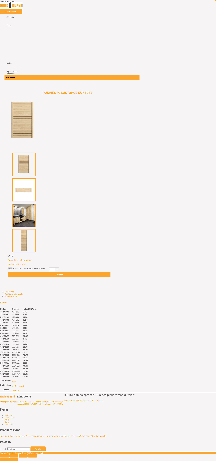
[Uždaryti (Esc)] (32, 456)
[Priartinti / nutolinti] (4, 456)
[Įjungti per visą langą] (13, 456)
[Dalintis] (23, 456)
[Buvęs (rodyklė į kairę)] (4, 459)
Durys (6, 422)
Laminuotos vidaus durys (57, 436)
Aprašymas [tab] (9, 292)
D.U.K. (7, 420)
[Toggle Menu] (72, 19)
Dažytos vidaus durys (10, 436)
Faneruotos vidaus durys (35, 436)
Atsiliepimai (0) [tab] (10, 296)
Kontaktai (8, 424)
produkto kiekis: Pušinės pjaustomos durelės (26, 268)
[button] (67, 302)
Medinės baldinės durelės (80, 436)
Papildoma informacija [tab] (13, 294)
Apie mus (8, 415)
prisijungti (99, 400)
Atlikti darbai (9, 417)
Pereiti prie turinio (7, 1)
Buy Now (59, 274)
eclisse (22, 436)
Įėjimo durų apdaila (98, 436)
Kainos (3, 302)
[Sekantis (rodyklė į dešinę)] (13, 459)
